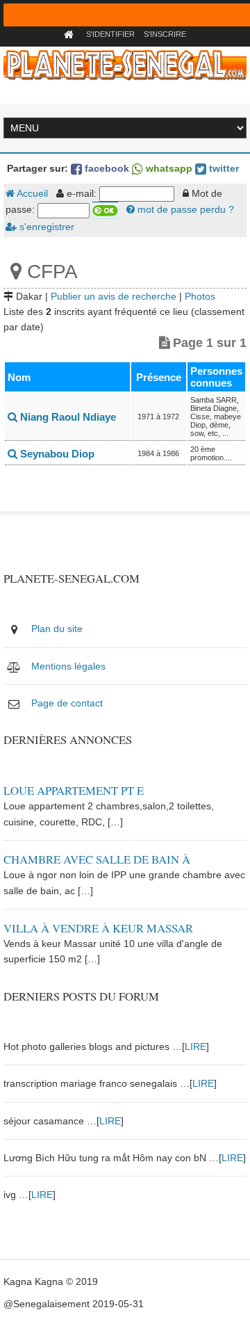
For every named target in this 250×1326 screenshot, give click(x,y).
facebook (105, 168)
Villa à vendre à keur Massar (98, 928)
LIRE (195, 1046)
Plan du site (57, 628)
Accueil (31, 193)
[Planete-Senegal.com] (124, 64)
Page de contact (67, 703)
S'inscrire (165, 34)
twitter (222, 168)
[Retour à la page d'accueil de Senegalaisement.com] (70, 34)
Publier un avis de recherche (113, 296)
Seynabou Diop (55, 454)
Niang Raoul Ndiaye (66, 417)
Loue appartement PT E (73, 790)
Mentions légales (68, 666)
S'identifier (110, 34)
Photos (200, 296)
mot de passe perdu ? (184, 209)
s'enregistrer (45, 226)
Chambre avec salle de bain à (96, 859)
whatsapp (167, 168)
